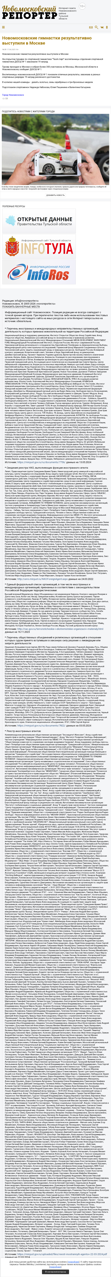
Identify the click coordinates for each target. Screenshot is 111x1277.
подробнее (73, 1262)
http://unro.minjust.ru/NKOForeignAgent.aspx (42, 579)
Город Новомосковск (13, 95)
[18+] (39, 13)
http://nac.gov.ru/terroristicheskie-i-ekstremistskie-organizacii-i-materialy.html (60, 629)
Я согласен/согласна (55, 1272)
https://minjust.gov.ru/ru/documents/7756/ (41, 462)
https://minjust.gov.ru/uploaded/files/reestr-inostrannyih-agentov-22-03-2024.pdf (62, 1254)
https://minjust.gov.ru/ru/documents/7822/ (41, 725)
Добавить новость (55, 195)
